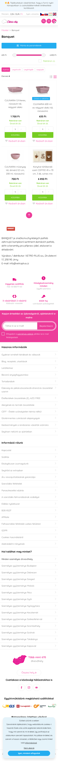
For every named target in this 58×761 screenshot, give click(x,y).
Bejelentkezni (46, 326)
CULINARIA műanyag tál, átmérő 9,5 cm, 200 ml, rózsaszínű (15, 170)
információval (31, 743)
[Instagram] (29, 687)
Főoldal (5, 30)
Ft (22, 14)
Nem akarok (29, 748)
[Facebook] (21, 687)
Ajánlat (6, 69)
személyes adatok (25, 334)
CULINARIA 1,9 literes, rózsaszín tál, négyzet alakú (15, 104)
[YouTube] (36, 687)
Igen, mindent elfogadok (29, 753)
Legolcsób (16, 69)
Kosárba (15, 135)
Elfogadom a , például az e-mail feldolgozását (27, 335)
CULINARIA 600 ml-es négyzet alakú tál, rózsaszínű (42, 107)
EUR (17, 14)
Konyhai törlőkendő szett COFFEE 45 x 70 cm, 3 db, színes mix (42, 170)
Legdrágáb (28, 69)
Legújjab (40, 69)
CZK (12, 14)
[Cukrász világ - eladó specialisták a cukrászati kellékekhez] (10, 20)
